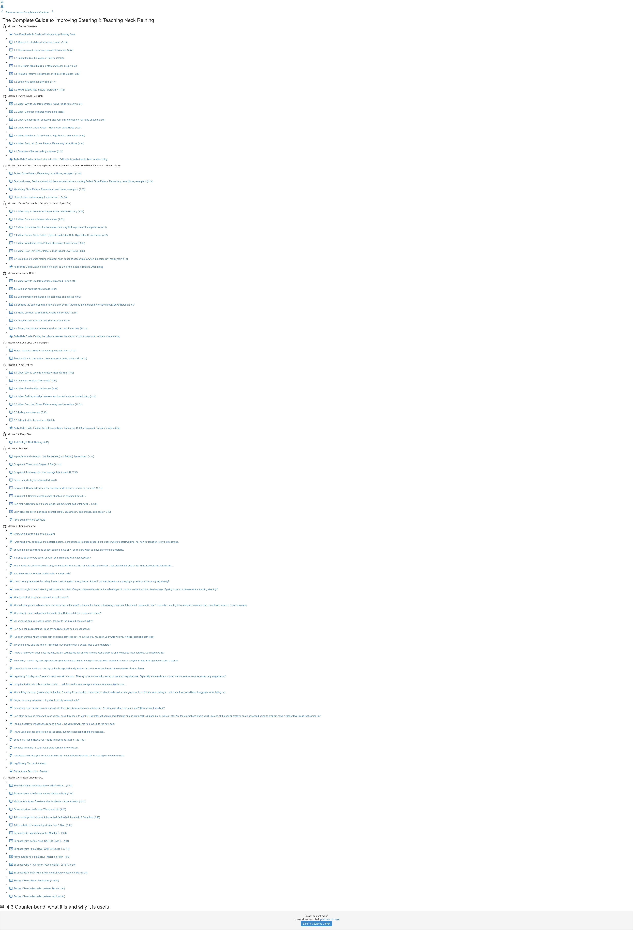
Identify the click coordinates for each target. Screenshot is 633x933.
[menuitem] (2, 7)
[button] (2, 3)
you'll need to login (330, 919)
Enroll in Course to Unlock (316, 923)
